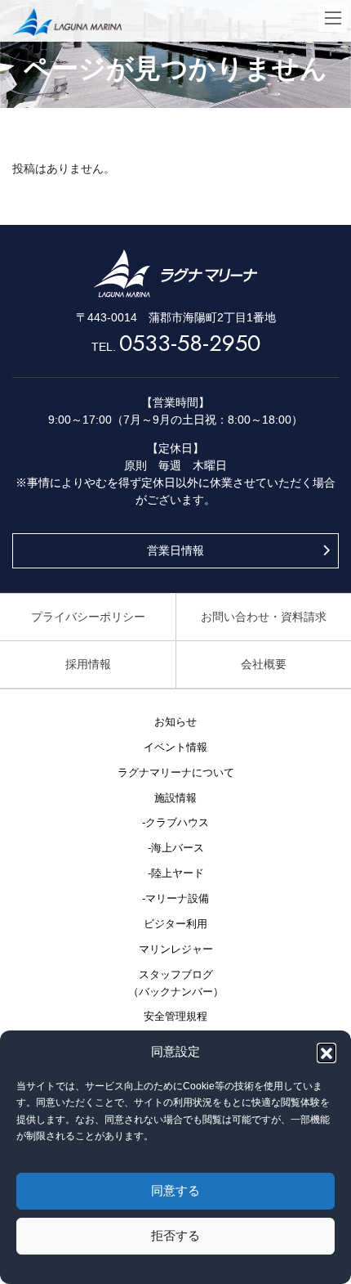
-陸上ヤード (176, 873)
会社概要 (264, 664)
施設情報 (175, 798)
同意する (175, 1190)
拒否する (175, 1235)
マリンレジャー (176, 949)
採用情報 (88, 664)
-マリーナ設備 (175, 899)
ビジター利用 (175, 924)
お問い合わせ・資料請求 (264, 616)
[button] (326, 1052)
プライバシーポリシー (88, 616)
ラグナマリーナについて (176, 773)
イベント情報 (175, 747)
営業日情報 (175, 550)
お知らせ (175, 722)
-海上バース (176, 848)
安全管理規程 (175, 1016)
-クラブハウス (175, 822)
